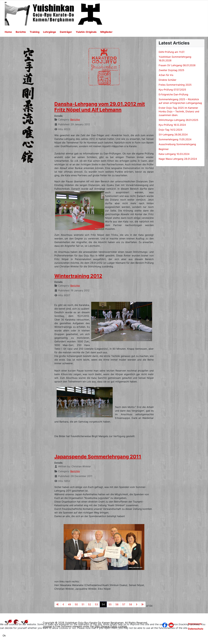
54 (103, 604)
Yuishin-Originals (86, 31)
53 (96, 604)
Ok (4, 635)
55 (110, 604)
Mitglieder (106, 31)
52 (89, 604)
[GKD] (16, 621)
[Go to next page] (136, 604)
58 (130, 604)
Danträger (66, 31)
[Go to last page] (142, 604)
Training (34, 31)
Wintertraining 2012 (78, 276)
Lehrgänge (49, 31)
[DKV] (8, 621)
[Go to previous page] (63, 604)
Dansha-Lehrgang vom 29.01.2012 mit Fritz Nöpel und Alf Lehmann (99, 107)
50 (76, 604)
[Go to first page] (57, 604)
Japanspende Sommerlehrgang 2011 (97, 457)
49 (69, 604)
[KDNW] (24, 621)
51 (83, 604)
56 (116, 604)
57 (123, 604)
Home (8, 31)
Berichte (21, 31)
